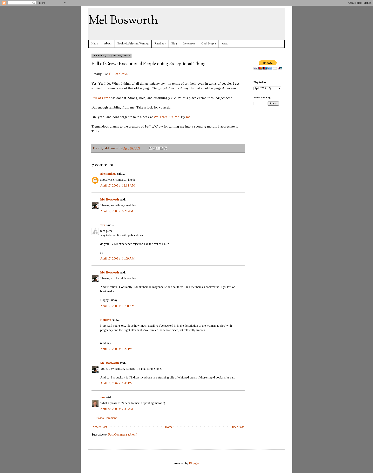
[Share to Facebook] (162, 148)
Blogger (194, 463)
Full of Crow (118, 74)
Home (169, 427)
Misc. (225, 44)
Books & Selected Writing (133, 44)
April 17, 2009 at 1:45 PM (116, 383)
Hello (94, 44)
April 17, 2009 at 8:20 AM (116, 211)
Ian (102, 397)
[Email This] (151, 148)
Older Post (237, 427)
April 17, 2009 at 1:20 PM (116, 349)
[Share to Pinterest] (165, 148)
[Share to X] (158, 148)
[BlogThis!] (154, 148)
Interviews (189, 44)
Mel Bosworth (123, 20)
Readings (160, 44)
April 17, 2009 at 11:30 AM (117, 306)
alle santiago (108, 173)
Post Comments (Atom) (122, 434)
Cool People (208, 44)
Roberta (105, 319)
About (108, 44)
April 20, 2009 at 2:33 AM (116, 409)
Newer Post (99, 427)
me (188, 117)
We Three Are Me (166, 117)
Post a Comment (106, 418)
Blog (174, 44)
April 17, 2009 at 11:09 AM (117, 258)
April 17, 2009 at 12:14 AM (117, 185)
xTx (102, 225)
